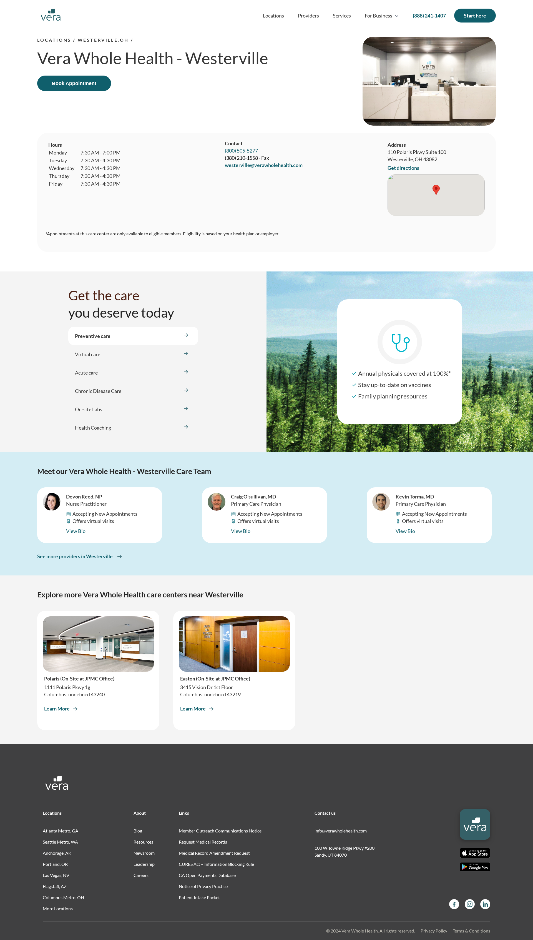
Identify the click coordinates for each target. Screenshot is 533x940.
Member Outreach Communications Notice (220, 830)
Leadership (144, 864)
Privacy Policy (434, 930)
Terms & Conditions (471, 930)
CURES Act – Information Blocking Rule (216, 864)
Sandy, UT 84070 (331, 854)
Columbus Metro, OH (63, 897)
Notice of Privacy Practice (203, 886)
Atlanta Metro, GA (60, 830)
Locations (273, 16)
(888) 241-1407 (429, 16)
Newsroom (144, 853)
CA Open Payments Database (207, 875)
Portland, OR (55, 864)
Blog (138, 830)
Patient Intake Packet (199, 897)
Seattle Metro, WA (60, 841)
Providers (308, 16)
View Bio (76, 531)
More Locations (58, 908)
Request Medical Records (203, 841)
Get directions (403, 168)
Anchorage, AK (57, 853)
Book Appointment (74, 83)
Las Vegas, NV (56, 875)
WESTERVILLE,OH (103, 40)
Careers (141, 875)
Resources (143, 841)
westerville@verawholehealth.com (264, 165)
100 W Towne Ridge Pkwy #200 (344, 848)
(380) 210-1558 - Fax (247, 158)
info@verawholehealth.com (341, 830)
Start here (475, 16)
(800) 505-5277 (241, 151)
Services (342, 16)
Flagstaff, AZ (55, 886)
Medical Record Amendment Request (214, 853)
